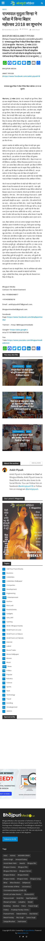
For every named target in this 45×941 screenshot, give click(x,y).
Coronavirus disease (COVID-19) (15, 890)
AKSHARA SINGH (24, 856)
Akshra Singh (8, 859)
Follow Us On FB (10, 839)
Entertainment (18, 366)
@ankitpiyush (32, 489)
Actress (12, 856)
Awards (22, 863)
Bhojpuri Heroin (25, 871)
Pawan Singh (33, 906)
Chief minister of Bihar (11, 887)
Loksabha (21, 902)
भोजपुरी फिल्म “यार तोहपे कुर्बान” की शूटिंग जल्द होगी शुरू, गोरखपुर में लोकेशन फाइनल (22, 372)
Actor (5, 856)
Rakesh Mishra (22, 914)
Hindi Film (20, 898)
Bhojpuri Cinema (9, 867)
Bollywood (26, 883)
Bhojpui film (32, 863)
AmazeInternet (22, 933)
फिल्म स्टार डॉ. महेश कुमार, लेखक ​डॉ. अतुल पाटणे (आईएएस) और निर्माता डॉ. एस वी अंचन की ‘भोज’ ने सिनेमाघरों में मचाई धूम (22, 405)
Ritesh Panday (9, 918)
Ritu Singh (20, 918)
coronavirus (26, 887)
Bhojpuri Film (22, 867)
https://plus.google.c (19, 330)
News (4, 9)
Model (30, 902)
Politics (6, 910)
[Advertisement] (22, 743)
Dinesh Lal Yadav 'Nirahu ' (13, 894)
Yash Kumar (22, 921)
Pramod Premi (9, 914)
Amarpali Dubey (21, 859)
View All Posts (36, 463)
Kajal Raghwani (31, 898)
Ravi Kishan (34, 914)
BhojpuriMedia (29, 930)
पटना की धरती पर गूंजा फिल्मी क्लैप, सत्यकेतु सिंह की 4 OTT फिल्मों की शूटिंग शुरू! (22, 438)
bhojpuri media (9, 879)
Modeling (7, 906)
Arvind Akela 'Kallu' (10, 863)
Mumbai (16, 906)
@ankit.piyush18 (25, 486)
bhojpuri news (22, 879)
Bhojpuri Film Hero (10, 871)
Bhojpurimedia (23, 875)
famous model (9, 898)
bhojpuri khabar (9, 875)
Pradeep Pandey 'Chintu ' (20, 910)
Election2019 (28, 894)
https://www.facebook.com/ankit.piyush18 (21, 76)
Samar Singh (30, 918)
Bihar (5, 883)
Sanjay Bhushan (9, 921)
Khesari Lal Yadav (10, 902)
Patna (24, 906)
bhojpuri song (35, 879)
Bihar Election (15, 883)
